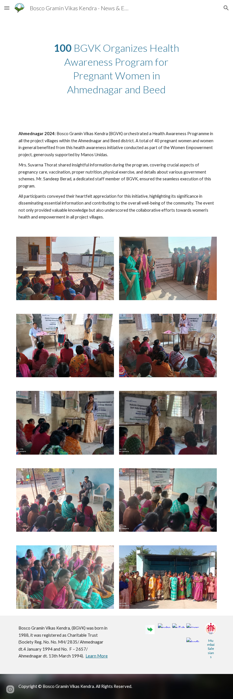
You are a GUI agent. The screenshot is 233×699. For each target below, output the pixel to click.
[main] (117, 68)
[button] (7, 8)
